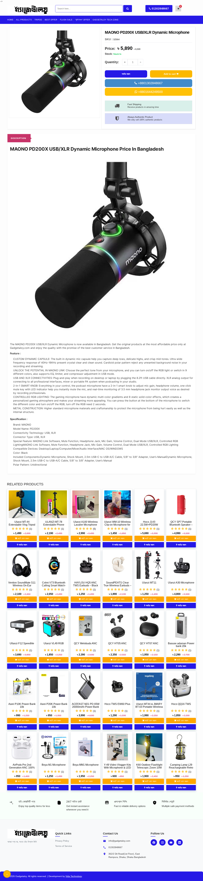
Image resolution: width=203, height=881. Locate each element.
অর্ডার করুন (126, 74)
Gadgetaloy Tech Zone (105, 20)
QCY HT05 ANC (117, 643)
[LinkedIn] (179, 842)
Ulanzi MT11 (149, 582)
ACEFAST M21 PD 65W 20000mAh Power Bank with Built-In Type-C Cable (85, 708)
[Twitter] (171, 842)
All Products (24, 20)
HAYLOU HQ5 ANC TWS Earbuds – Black (85, 584)
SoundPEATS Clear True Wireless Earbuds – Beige (117, 585)
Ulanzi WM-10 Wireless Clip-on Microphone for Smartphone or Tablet (117, 524)
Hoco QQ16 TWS (181, 704)
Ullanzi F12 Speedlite (22, 643)
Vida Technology (73, 876)
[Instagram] (162, 842)
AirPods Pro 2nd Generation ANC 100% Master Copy (22, 767)
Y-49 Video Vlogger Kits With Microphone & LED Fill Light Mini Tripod (117, 767)
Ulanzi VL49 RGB (54, 643)
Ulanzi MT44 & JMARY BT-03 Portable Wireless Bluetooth (149, 707)
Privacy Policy (62, 841)
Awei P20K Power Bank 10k (53, 705)
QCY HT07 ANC (149, 643)
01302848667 (160, 8)
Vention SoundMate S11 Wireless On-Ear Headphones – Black (22, 585)
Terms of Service (63, 846)
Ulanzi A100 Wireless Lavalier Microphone (85, 523)
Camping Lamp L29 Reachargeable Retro (181, 766)
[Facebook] (154, 842)
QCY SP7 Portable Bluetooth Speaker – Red (181, 524)
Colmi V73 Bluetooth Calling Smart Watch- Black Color (54, 585)
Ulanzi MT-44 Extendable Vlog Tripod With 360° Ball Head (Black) (22, 526)
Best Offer (51, 20)
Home (10, 20)
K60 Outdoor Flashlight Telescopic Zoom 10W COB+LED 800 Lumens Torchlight (149, 768)
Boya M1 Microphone (54, 764)
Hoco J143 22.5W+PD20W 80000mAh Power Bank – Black (149, 526)
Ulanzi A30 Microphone (181, 582)
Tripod (38, 20)
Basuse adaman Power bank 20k (181, 645)
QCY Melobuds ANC (85, 643)
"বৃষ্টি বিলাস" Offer (82, 20)
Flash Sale (66, 20)
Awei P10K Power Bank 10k (22, 705)
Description (18, 138)
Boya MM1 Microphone (86, 764)
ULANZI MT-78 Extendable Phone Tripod (53, 524)
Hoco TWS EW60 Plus (117, 704)
